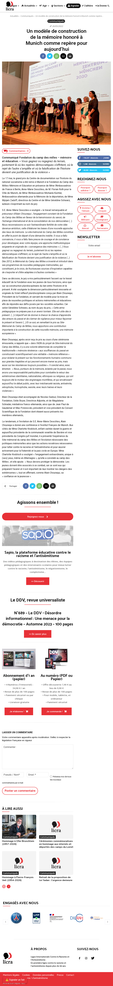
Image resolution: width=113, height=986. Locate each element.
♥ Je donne (101, 6)
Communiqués (27, 16)
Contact (70, 975)
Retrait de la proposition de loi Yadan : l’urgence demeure (55, 879)
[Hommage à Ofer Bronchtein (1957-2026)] (19, 827)
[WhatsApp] (56, 56)
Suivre (106, 164)
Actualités (14, 16)
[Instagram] (86, 958)
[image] (37, 536)
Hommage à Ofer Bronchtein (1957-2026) (18, 843)
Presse (60, 975)
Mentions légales (11, 975)
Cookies (26, 975)
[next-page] (8, 886)
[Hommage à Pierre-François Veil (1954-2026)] (19, 863)
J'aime (106, 158)
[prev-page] (4, 886)
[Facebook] (43, 56)
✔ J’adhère (87, 6)
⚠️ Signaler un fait (15, 979)
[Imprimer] (70, 56)
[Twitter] (50, 56)
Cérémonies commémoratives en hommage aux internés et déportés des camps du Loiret (56, 844)
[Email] (63, 56)
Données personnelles (43, 975)
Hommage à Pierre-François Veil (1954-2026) (18, 879)
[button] (108, 6)
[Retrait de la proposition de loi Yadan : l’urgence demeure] (56, 863)
